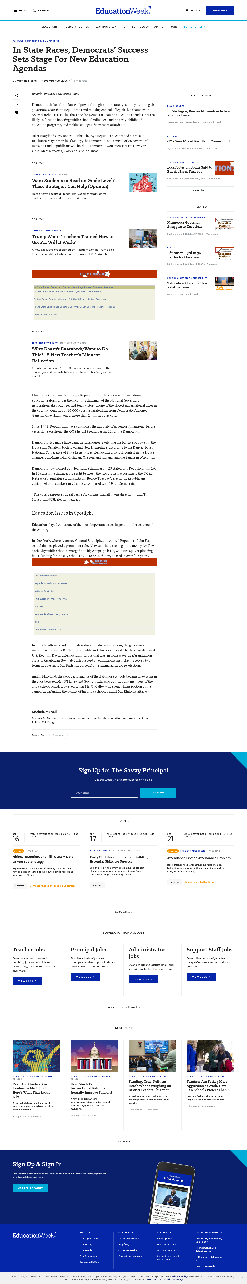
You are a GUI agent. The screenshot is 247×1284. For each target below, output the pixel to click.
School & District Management (36, 41)
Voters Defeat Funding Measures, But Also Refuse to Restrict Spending (70, 299)
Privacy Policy (179, 1276)
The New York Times (57, 599)
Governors (58, 735)
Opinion (160, 26)
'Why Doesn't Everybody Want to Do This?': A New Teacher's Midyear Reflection (70, 355)
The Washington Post (58, 614)
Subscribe (220, 10)
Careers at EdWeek (90, 1262)
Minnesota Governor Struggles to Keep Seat (184, 224)
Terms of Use (153, 1279)
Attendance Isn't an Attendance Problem (199, 858)
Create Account (30, 1188)
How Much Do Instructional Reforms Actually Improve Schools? (91, 1088)
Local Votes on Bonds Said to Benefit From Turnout (189, 169)
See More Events (123, 912)
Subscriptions (164, 1238)
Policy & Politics (76, 26)
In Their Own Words (73, 343)
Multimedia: (40, 599)
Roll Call (38, 606)
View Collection (200, 190)
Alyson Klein (174, 148)
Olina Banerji (136, 1109)
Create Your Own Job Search (122, 1007)
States (171, 248)
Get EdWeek (164, 1232)
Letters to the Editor (129, 1238)
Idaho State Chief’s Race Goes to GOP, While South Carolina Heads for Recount (74, 307)
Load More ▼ (123, 1141)
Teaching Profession (45, 343)
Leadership (50, 26)
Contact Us (125, 1232)
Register (20, 886)
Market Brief (193, 26)
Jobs (174, 26)
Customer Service (127, 1250)
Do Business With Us (209, 1232)
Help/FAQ (123, 1244)
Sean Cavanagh (175, 122)
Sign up (158, 792)
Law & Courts (175, 106)
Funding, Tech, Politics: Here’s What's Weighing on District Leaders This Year (150, 1086)
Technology (139, 26)
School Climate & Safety (182, 162)
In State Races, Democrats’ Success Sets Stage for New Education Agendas (73, 287)
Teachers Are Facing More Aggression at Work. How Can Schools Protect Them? (208, 1086)
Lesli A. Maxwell (175, 178)
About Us (85, 1232)
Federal (172, 136)
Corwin (211, 882)
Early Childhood (101, 850)
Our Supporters (88, 1256)
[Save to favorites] (17, 104)
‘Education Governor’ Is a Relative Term (187, 285)
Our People (86, 1250)
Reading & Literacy (44, 174)
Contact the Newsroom (130, 1256)
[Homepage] (123, 10)
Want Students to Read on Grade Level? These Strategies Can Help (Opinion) (73, 183)
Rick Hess (76, 1115)
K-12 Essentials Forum (127, 850)
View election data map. (46, 314)
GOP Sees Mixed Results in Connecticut (198, 141)
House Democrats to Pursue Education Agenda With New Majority (68, 291)
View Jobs (26, 981)
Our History (86, 1244)
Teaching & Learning (110, 26)
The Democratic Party (45, 575)
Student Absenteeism (194, 851)
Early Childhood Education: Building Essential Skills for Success (119, 859)
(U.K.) (59, 629)
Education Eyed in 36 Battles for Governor (184, 255)
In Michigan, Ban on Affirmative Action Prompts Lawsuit (198, 113)
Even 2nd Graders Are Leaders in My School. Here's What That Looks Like (31, 1090)
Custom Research (205, 1266)
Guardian (51, 629)
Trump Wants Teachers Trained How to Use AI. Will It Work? (73, 239)
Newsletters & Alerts (168, 1244)
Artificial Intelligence (47, 230)
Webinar (33, 851)
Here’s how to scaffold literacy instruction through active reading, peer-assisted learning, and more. (69, 196)
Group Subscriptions (168, 1250)
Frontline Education (64, 886)
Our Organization (89, 1238)
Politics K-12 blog (43, 722)
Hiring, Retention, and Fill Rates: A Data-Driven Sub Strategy (44, 859)
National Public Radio (45, 591)
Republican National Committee (50, 583)
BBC (36, 622)
